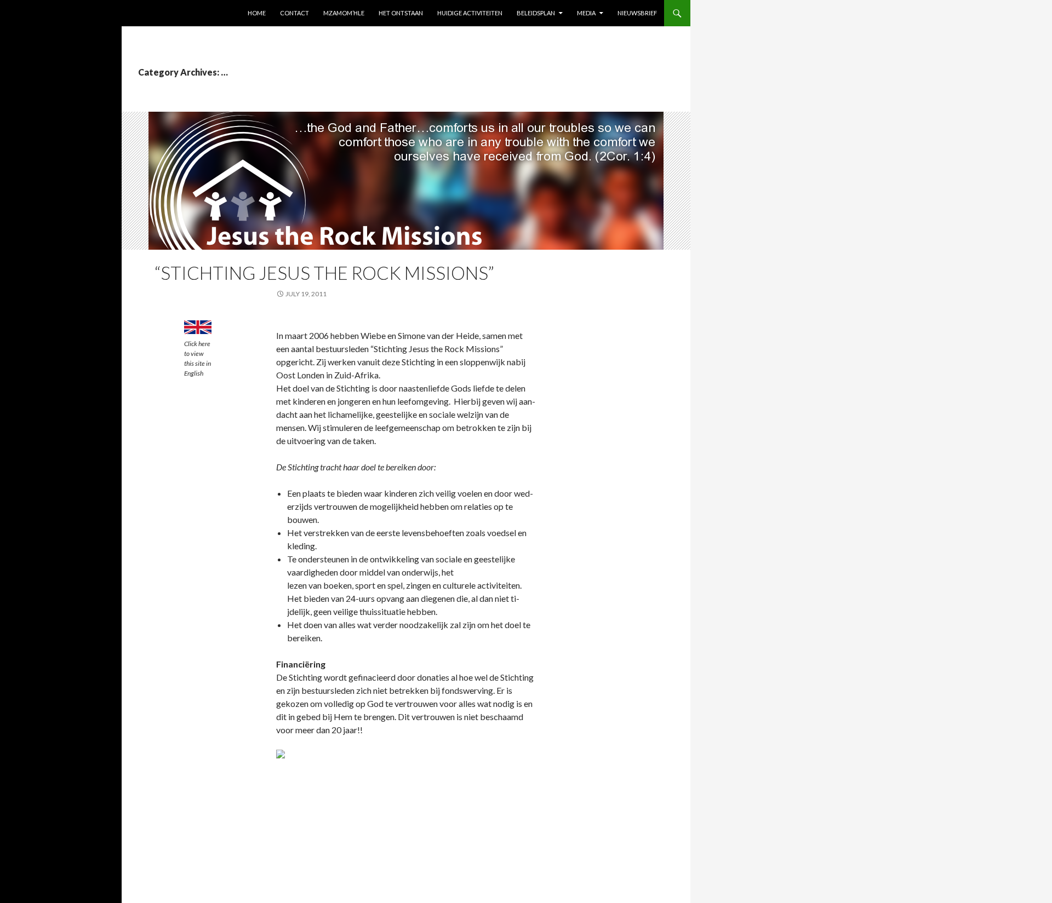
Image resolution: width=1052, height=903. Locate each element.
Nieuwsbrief (637, 12)
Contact (294, 12)
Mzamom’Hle (343, 12)
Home (257, 12)
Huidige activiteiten (469, 12)
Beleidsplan (536, 12)
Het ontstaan (401, 12)
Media (586, 12)
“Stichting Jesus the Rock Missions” (324, 273)
